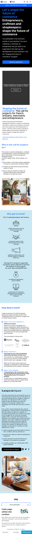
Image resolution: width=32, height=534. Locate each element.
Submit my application (16, 62)
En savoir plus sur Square (11, 449)
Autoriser (16, 90)
